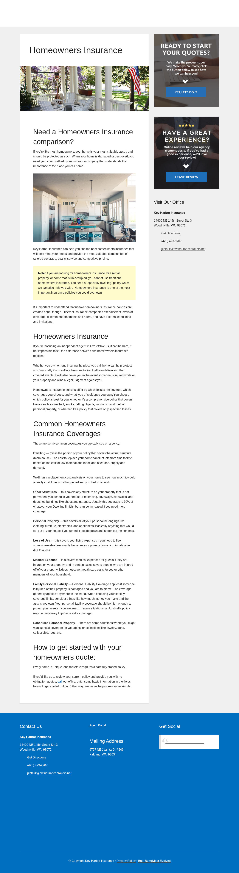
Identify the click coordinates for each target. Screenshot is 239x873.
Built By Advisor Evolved (154, 860)
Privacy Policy (126, 860)
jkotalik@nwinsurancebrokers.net (183, 249)
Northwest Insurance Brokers (184, 741)
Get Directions (170, 233)
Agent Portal (97, 725)
